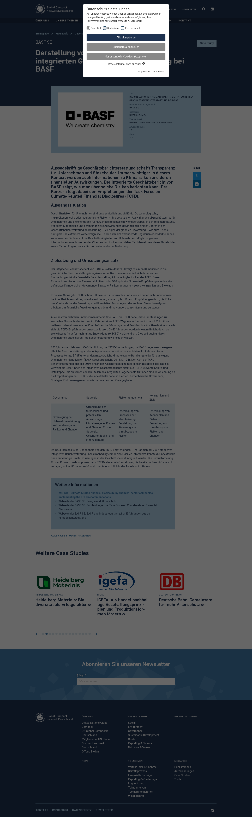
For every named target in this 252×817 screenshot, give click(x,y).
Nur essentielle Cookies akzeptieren (126, 56)
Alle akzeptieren (126, 37)
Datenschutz (158, 71)
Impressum (144, 71)
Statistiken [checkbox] (113, 28)
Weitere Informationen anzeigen (125, 64)
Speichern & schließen (126, 47)
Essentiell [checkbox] (96, 28)
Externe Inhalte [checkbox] (133, 28)
